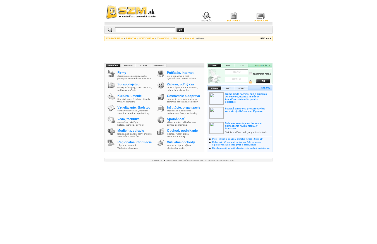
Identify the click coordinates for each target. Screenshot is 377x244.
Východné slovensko (127, 148)
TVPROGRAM (261, 20)
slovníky (140, 125)
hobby (170, 90)
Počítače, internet (180, 72)
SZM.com (177, 38)
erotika (170, 87)
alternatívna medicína (128, 136)
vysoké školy (143, 113)
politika (170, 125)
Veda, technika (128, 119)
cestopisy (193, 101)
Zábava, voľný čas (180, 84)
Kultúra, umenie (129, 96)
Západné (122, 145)
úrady (183, 113)
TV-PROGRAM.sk (114, 38)
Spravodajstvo (128, 84)
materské (144, 110)
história (121, 125)
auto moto (172, 145)
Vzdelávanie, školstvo (133, 107)
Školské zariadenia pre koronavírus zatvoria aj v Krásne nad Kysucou (245, 109)
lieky (140, 134)
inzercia (171, 134)
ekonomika (172, 136)
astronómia (123, 122)
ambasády (192, 113)
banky (182, 136)
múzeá (130, 99)
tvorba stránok (189, 78)
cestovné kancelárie (177, 101)
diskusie (193, 87)
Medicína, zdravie (130, 130)
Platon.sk (189, 38)
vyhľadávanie (173, 78)
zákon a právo (174, 122)
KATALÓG (207, 20)
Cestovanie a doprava (183, 96)
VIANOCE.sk (163, 38)
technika (146, 78)
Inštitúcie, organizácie (183, 107)
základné (122, 113)
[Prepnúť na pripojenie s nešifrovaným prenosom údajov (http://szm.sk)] (250, 82)
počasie (132, 90)
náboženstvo (189, 122)
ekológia (134, 122)
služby (144, 76)
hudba (184, 87)
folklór (138, 99)
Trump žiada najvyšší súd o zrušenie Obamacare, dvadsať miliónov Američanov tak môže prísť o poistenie (246, 98)
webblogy (122, 90)
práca (186, 134)
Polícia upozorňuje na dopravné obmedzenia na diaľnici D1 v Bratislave (243, 126)
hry (187, 90)
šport (177, 87)
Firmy (121, 72)
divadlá (146, 99)
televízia (147, 87)
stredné (131, 113)
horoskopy (180, 90)
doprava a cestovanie (128, 76)
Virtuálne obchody (181, 142)
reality (179, 134)
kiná (124, 99)
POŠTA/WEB (233, 20)
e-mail (186, 76)
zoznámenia (181, 125)
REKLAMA (265, 38)
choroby (148, 134)
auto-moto (172, 99)
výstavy (121, 101)
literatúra (130, 101)
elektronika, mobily (176, 148)
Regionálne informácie (134, 142)
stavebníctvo (134, 78)
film (119, 99)
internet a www (174, 76)
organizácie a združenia (179, 110)
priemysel (122, 78)
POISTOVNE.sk (146, 38)
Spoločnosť (176, 119)
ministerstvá (173, 113)
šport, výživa (184, 145)
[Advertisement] (188, 51)
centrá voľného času (127, 110)
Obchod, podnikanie (182, 130)
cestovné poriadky (187, 99)
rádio (139, 87)
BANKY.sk (131, 38)
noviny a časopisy (126, 87)
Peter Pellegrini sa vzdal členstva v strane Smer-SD (237, 139)
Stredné (132, 145)
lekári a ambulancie (127, 134)
